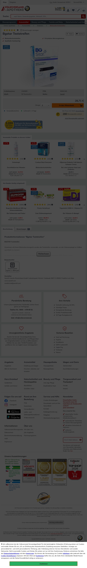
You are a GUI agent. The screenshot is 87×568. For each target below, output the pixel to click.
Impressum (30, 553)
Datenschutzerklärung (11, 553)
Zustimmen (40, 556)
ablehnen (66, 553)
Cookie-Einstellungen (8, 556)
